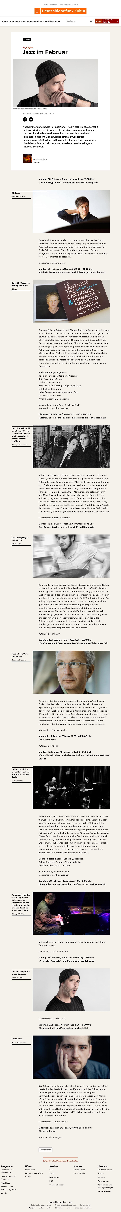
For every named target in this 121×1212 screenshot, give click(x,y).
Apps (51, 1173)
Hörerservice (79, 1170)
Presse (101, 1173)
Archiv (57, 21)
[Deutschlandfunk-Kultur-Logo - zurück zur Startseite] (60, 11)
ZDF (49, 1208)
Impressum (85, 1205)
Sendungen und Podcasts (8, 1177)
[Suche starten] (91, 21)
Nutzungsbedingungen (65, 1205)
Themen (5, 21)
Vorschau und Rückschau (7, 1171)
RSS (51, 1181)
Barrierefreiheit (104, 1191)
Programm (17, 21)
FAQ (51, 1170)
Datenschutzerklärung (41, 1205)
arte (68, 1208)
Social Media (79, 1173)
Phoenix (59, 1208)
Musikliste (49, 21)
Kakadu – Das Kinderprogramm (8, 1188)
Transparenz (103, 1181)
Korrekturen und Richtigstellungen (105, 1186)
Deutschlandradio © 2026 (60, 1202)
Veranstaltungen (56, 1185)
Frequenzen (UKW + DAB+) (34, 1174)
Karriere (101, 1177)
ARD (41, 1208)
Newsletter (54, 1177)
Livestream (30, 1170)
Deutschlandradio (106, 1170)
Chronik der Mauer (83, 1208)
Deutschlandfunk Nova (69, 5)
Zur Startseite (45, 1150)
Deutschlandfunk (50, 5)
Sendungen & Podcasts (33, 21)
